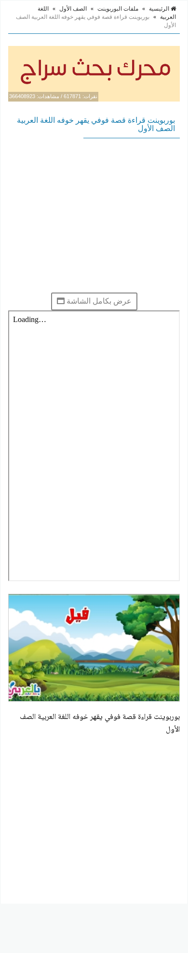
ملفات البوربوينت (117, 8)
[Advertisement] (94, 215)
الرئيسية (160, 8)
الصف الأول (73, 8)
